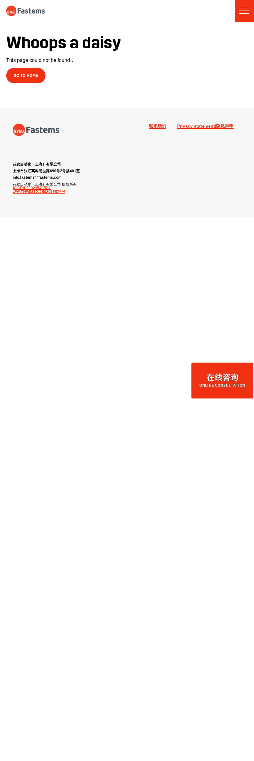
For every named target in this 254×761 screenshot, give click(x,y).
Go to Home (26, 75)
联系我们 (157, 126)
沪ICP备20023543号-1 (32, 188)
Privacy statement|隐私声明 (205, 126)
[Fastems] (36, 130)
